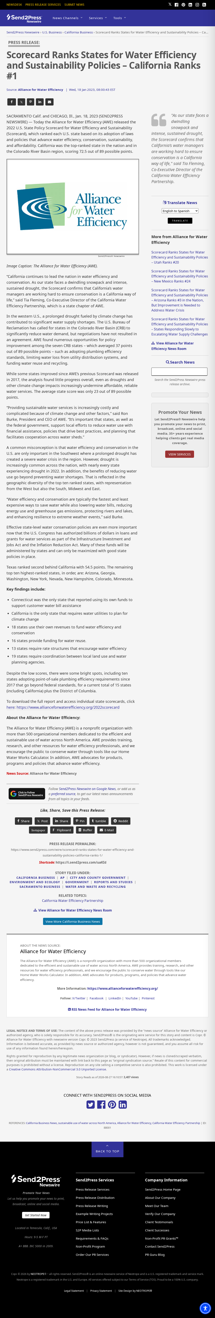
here (10, 707)
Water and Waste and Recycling (96, 887)
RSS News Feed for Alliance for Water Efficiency (109, 1009)
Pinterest (148, 998)
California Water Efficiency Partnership (72, 900)
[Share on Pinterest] (30, 102)
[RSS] (204, 4)
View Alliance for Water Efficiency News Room (74, 910)
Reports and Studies (113, 882)
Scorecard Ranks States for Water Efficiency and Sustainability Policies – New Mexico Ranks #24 (179, 276)
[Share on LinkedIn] (40, 102)
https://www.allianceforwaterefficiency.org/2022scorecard (68, 707)
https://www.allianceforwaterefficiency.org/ (122, 988)
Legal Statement (74, 1291)
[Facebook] (176, 4)
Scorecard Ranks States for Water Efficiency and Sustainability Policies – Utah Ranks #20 (179, 257)
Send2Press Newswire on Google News (87, 788)
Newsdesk (14, 5)
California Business (35, 878)
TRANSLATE (180, 220)
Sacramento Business (40, 887)
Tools (117, 18)
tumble (100, 821)
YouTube (131, 998)
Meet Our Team (156, 1206)
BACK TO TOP (107, 1151)
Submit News (74, 5)
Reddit (122, 821)
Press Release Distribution (95, 1197)
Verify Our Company (160, 1214)
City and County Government (98, 878)
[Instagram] (197, 4)
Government (77, 882)
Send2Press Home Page (163, 1189)
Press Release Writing (92, 1206)
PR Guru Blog (155, 1254)
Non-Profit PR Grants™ (161, 1238)
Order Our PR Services (92, 1254)
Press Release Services (43, 5)
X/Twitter (78, 998)
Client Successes (157, 1230)
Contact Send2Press (159, 1246)
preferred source (63, 794)
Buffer (86, 830)
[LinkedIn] (190, 4)
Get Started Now (35, 1215)
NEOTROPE (37, 1274)
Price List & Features (91, 1222)
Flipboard (62, 830)
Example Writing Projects (94, 1214)
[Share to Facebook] (11, 102)
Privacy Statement (101, 1291)
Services (96, 18)
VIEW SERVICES (180, 454)
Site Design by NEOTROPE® (135, 1291)
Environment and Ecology (35, 882)
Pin (81, 821)
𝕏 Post (42, 821)
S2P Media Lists (87, 1230)
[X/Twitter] (91, 1107)
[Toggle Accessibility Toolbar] (205, 1308)
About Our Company (160, 1197)
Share (24, 821)
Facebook (97, 998)
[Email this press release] (49, 102)
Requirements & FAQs (92, 1238)
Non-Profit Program (90, 1246)
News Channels (66, 18)
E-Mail (108, 830)
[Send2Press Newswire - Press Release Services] (26, 20)
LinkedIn (115, 998)
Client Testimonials (159, 1222)
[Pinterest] (183, 4)
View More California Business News (73, 921)
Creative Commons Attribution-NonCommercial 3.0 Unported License (57, 1069)
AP (62, 878)
